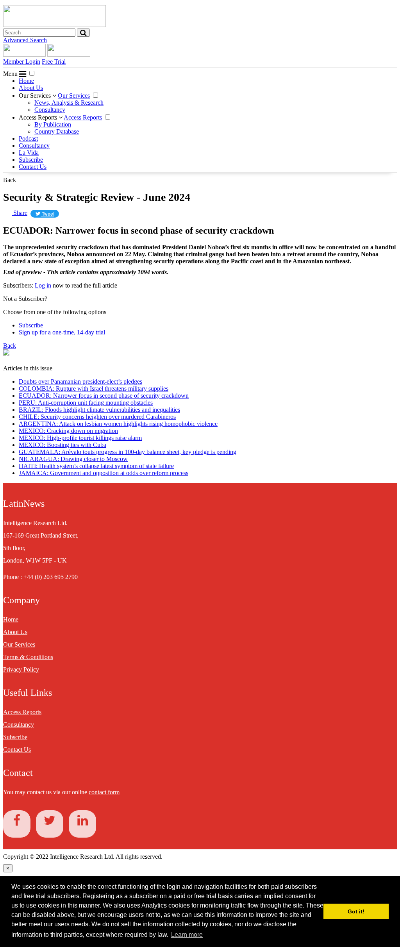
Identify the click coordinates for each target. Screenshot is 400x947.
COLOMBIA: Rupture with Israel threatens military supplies (93, 388)
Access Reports (39, 117)
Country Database (56, 131)
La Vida (29, 152)
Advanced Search (25, 40)
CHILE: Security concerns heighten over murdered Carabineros (97, 416)
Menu (11, 73)
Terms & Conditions (28, 657)
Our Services (35, 95)
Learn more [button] (187, 934)
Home (26, 80)
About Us (31, 87)
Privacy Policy (21, 669)
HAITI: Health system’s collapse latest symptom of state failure (96, 466)
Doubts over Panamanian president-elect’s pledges (80, 381)
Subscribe (31, 159)
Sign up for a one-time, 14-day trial (62, 332)
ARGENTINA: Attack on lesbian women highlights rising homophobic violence (118, 423)
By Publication (52, 124)
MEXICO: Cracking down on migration (68, 430)
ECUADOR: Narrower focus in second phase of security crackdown (104, 395)
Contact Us (32, 166)
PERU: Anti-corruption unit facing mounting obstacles (86, 402)
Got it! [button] (356, 911)
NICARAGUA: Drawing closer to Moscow (73, 459)
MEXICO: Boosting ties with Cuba (62, 444)
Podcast (28, 138)
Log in (43, 285)
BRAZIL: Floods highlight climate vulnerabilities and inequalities (99, 409)
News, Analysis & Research (69, 102)
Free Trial (54, 61)
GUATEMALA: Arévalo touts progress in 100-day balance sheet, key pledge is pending (127, 451)
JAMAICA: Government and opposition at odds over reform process (103, 473)
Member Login (21, 61)
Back (9, 180)
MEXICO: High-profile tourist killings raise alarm (80, 437)
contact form (104, 792)
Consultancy (49, 109)
